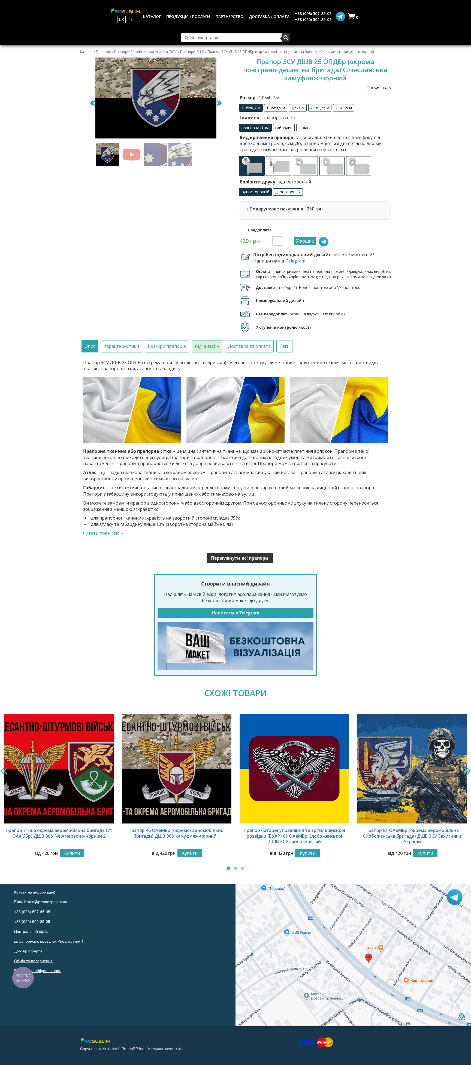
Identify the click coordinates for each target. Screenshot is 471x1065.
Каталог (86, 51)
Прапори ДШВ (192, 51)
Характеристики (121, 346)
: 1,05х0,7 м (267, 98)
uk (121, 19)
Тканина (267, 117)
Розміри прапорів (167, 346)
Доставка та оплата (249, 346)
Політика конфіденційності (37, 970)
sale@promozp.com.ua (47, 901)
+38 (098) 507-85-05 (313, 13)
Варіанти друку (275, 182)
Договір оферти (28, 951)
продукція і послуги (188, 16)
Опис (89, 346)
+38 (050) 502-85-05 (313, 19)
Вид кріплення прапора (310, 143)
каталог (152, 16)
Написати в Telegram (235, 613)
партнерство (229, 16)
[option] (251, 107)
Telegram (295, 261)
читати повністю (102, 533)
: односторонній (293, 182)
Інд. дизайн (207, 346)
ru (131, 19)
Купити (72, 853)
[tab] (89, 346)
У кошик (305, 241)
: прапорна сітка (277, 117)
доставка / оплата (269, 16)
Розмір (259, 98)
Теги (284, 346)
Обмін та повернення (33, 960)
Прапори (103, 51)
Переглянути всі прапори (239, 558)
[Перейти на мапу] (353, 955)
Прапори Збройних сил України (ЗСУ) (145, 51)
